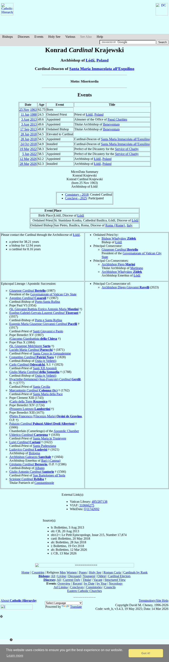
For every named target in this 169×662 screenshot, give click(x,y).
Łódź (90, 60)
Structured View (115, 580)
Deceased (74, 576)
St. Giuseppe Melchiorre (30, 346)
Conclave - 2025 (76, 198)
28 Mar (24, 163)
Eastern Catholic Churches (84, 591)
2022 (33, 149)
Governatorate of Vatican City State (53, 294)
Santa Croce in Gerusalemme (52, 353)
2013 (33, 119)
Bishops (7, 36)
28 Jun (25, 134)
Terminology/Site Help (153, 600)
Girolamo (28, 464)
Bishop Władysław (119, 238)
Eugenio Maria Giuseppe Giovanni (43, 324)
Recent (77, 583)
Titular (87, 580)
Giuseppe (120, 249)
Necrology (116, 583)
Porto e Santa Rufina (48, 320)
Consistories (94, 587)
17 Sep (24, 129)
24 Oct (24, 144)
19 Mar (24, 149)
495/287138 (99, 501)
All (53, 576)
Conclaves (77, 587)
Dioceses (23, 36)
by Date (89, 583)
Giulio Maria (34, 372)
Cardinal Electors (119, 576)
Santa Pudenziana (44, 445)
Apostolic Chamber (66, 431)
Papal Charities (117, 119)
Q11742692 (91, 509)
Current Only (71, 580)
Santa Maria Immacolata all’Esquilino (101, 69)
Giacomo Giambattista (33, 338)
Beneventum (111, 124)
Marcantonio (33, 390)
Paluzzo (41, 423)
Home (25, 572)
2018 (33, 134)
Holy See (54, 36)
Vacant (97, 580)
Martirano (136, 268)
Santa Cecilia (41, 386)
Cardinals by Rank (135, 572)
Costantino (31, 357)
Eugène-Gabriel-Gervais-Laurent (43, 312)
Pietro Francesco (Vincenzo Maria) (46, 416)
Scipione (26, 479)
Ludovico (28, 449)
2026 (33, 159)
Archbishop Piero (118, 264)
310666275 (86, 505)
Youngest (89, 576)
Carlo (27, 364)
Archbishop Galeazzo (30, 457)
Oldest (101, 576)
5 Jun (25, 154)
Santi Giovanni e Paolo (48, 331)
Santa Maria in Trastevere (49, 438)
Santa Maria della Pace (48, 394)
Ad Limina (61, 587)
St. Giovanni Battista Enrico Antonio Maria (44, 309)
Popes (83, 572)
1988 (33, 114)
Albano (40, 468)
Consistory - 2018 (76, 194)
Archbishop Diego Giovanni (125, 287)
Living (61, 576)
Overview (64, 583)
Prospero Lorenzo (30, 409)
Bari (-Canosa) (50, 460)
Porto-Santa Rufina (47, 301)
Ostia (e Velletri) (45, 361)
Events (38, 36)
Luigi (24, 442)
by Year (102, 583)
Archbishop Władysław (122, 271)
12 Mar (24, 159)
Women (72, 572)
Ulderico (28, 434)
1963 (33, 109)
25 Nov (24, 109)
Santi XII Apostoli (45, 368)
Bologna (34, 453)
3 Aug (25, 119)
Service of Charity (127, 149)
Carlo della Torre (28, 401)
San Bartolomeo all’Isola (49, 475)
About (19, 600)
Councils (110, 587)
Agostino (27, 298)
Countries (38, 572)
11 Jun (25, 114)
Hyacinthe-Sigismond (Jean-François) (44, 379)
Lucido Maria (31, 349)
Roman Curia (112, 572)
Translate (76, 606)
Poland (102, 60)
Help (100, 36)
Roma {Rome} (115, 225)
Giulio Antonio (31, 471)
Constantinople (44, 482)
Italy (130, 225)
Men (63, 572)
